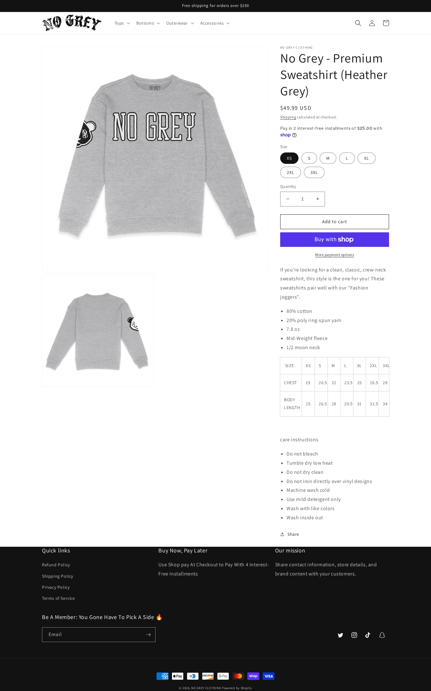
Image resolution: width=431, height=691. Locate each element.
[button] (122, 23)
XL (366, 158)
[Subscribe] (148, 634)
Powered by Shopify (237, 688)
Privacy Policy (55, 587)
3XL (314, 172)
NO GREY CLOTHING (206, 688)
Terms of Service (58, 598)
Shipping (288, 117)
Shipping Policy (57, 576)
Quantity (288, 186)
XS (289, 158)
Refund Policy (56, 565)
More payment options (334, 254)
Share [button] (293, 534)
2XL (290, 172)
